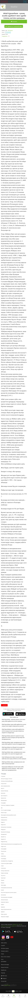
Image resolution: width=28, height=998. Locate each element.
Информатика (4, 819)
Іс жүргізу (3, 776)
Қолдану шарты (4, 951)
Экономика (3, 894)
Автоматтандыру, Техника (6, 778)
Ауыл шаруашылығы (5, 786)
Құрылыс (3, 907)
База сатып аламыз (5, 956)
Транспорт (3, 878)
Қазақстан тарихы (5, 902)
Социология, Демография (6, 863)
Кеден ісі (3, 822)
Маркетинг (3, 824)
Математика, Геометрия (6, 827)
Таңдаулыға (4, 36)
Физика (2, 882)
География (3, 803)
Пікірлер (3, 973)
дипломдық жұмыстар (11, 926)
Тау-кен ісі (3, 875)
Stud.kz (14, 6)
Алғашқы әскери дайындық (7, 781)
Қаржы (2, 904)
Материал (10, 30)
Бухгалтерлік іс (4, 795)
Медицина (3, 829)
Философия (3, 885)
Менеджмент (4, 834)
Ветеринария (4, 800)
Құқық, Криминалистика (6, 909)
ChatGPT (3, 945)
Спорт (2, 865)
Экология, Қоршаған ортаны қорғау (8, 892)
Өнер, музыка (4, 914)
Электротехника (4, 899)
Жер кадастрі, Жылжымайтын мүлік (8, 815)
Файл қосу (4, 975)
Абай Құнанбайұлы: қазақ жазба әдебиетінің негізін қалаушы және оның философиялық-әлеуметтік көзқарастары (13, 731)
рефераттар (15, 924)
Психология (3, 851)
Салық (2, 853)
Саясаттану (3, 856)
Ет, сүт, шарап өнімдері (6, 810)
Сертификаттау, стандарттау (7, 861)
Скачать (14, 21)
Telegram (4, 978)
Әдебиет (3, 911)
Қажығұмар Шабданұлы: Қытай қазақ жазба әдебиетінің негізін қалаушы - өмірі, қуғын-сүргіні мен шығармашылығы (13, 768)
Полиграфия (3, 848)
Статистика (3, 868)
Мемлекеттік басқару (5, 832)
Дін (1, 807)
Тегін (2, 959)
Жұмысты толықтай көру (14, 26)
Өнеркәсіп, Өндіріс (5, 916)
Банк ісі (2, 788)
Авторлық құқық (5, 948)
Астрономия (3, 783)
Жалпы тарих (4, 812)
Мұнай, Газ (3, 836)
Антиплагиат (8, 32)
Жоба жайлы (4, 942)
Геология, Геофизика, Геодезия (7, 805)
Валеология (3, 798)
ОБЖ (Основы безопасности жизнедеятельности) (11, 844)
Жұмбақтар (3, 970)
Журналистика (4, 817)
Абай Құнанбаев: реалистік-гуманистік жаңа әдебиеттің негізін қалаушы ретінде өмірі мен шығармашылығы (13, 737)
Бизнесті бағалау (4, 790)
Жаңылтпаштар (4, 967)
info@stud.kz (7, 985)
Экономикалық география (6, 897)
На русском (3, 981)
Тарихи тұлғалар (4, 873)
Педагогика (3, 846)
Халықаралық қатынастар (6, 887)
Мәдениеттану (4, 841)
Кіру (25, 1)
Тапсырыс (4, 1)
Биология (3, 793)
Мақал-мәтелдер (5, 964)
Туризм (2, 880)
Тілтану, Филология (5, 870)
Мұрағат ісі (3, 839)
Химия (2, 890)
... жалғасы (4, 705)
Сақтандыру (3, 858)
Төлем (2, 954)
